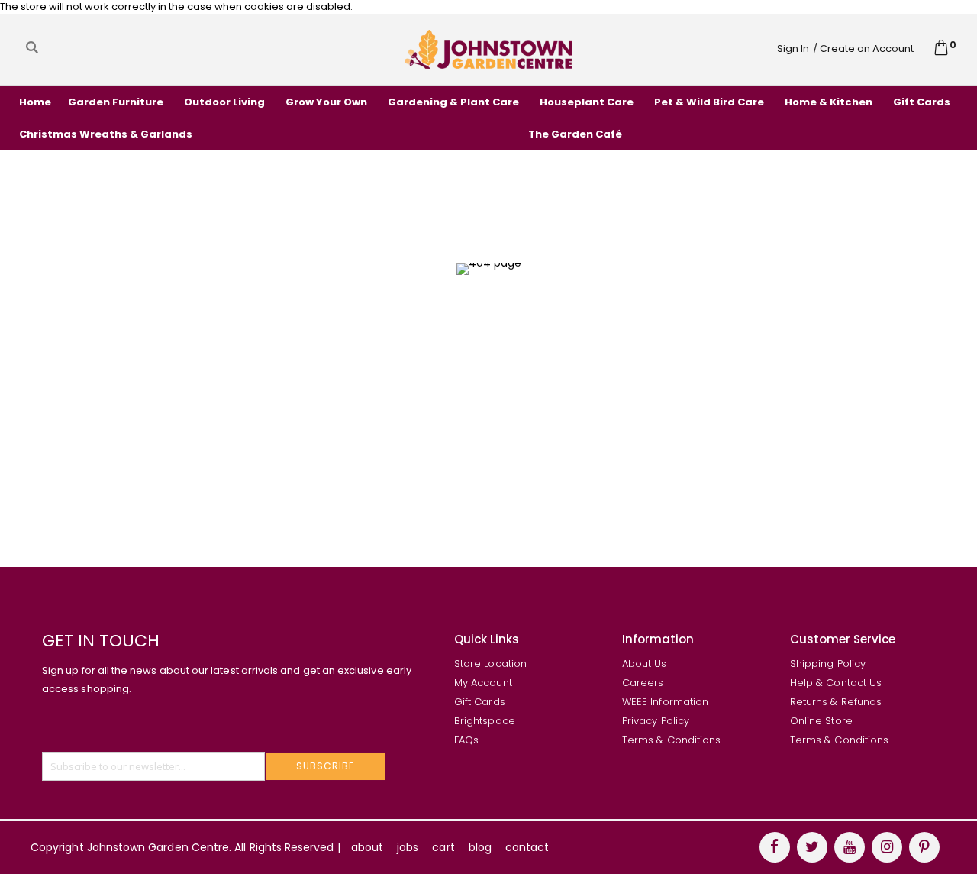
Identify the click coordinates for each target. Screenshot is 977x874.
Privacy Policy (655, 721)
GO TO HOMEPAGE (483, 387)
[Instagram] (887, 847)
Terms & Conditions (671, 740)
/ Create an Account (863, 48)
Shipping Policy (828, 663)
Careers (642, 682)
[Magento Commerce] (488, 49)
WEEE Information (665, 701)
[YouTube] (849, 847)
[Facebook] (774, 847)
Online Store (821, 721)
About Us (644, 663)
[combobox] (163, 47)
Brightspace (484, 721)
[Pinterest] (924, 847)
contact (527, 847)
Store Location (490, 663)
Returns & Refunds (836, 701)
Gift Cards (479, 701)
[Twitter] (812, 847)
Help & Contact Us (836, 682)
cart (443, 847)
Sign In (793, 48)
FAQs (466, 740)
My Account (483, 682)
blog (480, 847)
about (367, 847)
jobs (407, 847)
